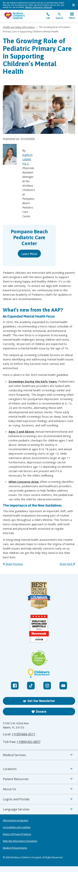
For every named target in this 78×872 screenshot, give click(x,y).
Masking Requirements (15, 848)
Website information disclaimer (38, 7)
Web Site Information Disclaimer (20, 841)
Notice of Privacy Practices (17, 834)
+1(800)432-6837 (28, 742)
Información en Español (15, 820)
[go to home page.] (21, 16)
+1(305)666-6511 (23, 734)
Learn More (29, 253)
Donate (41, 711)
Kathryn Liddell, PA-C (27, 159)
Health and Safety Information (19, 27)
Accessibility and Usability (16, 827)
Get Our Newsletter (41, 701)
